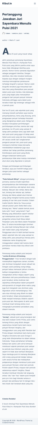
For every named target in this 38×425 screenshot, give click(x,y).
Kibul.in (7, 3)
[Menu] (35, 3)
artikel (26, 33)
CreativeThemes (8, 422)
